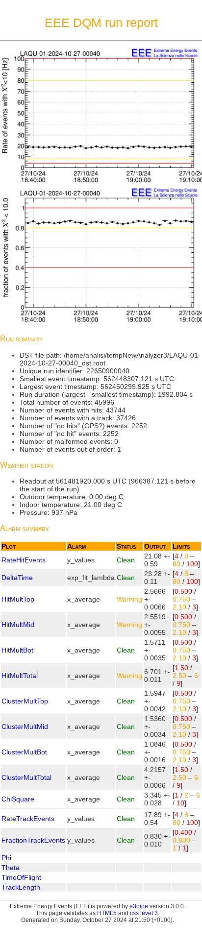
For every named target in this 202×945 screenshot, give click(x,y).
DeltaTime (17, 578)
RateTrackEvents (27, 819)
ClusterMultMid (24, 726)
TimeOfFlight (21, 877)
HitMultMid (17, 625)
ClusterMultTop (24, 701)
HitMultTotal (19, 675)
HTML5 (107, 913)
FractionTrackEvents (33, 840)
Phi (6, 858)
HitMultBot (17, 650)
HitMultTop (17, 599)
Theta (10, 868)
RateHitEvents (23, 560)
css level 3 (144, 913)
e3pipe (138, 906)
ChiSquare (17, 799)
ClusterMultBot (24, 752)
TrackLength (20, 887)
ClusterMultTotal (26, 777)
